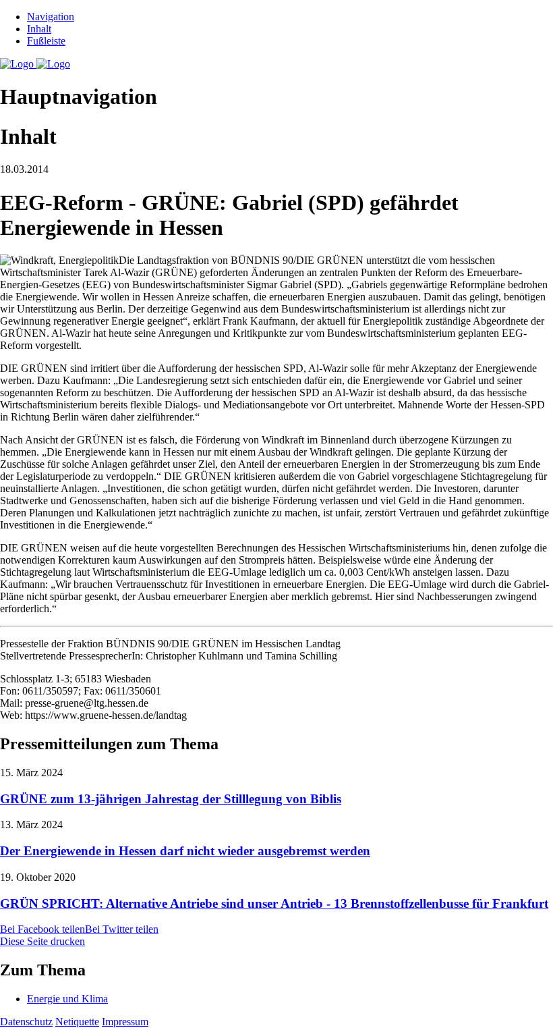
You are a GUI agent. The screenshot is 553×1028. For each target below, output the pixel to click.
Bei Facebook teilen (42, 929)
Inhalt (39, 28)
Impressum (125, 1021)
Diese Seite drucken (42, 941)
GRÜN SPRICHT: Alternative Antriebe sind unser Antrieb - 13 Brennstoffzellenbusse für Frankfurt (274, 903)
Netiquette (77, 1021)
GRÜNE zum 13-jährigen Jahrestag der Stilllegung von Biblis (170, 799)
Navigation (50, 16)
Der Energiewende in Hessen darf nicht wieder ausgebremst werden (185, 851)
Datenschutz (26, 1021)
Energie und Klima (67, 998)
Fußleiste (46, 41)
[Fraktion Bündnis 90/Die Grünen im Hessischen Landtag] (35, 64)
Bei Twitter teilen (121, 929)
